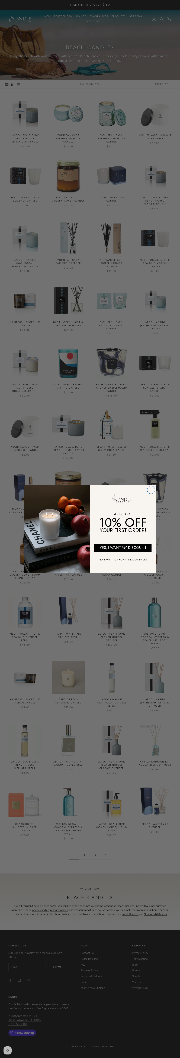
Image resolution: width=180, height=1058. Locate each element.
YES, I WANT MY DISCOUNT (123, 547)
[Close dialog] (151, 490)
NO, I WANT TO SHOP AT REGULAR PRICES (123, 559)
